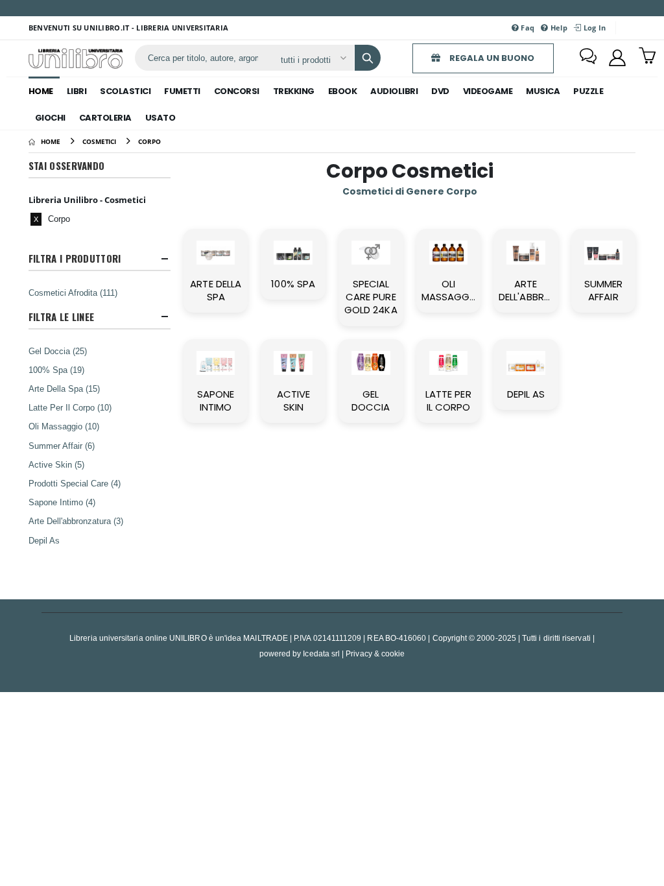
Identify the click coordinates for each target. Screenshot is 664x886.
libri (77, 91)
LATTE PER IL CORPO (448, 400)
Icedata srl (321, 653)
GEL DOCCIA (370, 400)
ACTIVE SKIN (293, 400)
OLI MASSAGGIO (450, 290)
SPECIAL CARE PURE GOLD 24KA (370, 297)
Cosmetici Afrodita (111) (73, 292)
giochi (50, 118)
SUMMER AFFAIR (603, 290)
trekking (293, 91)
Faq (526, 27)
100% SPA (293, 284)
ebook (342, 91)
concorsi (236, 91)
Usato (160, 118)
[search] (368, 58)
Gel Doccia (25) (58, 351)
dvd (440, 91)
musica (543, 91)
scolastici (125, 91)
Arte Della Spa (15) (64, 388)
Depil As (44, 540)
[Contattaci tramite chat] (588, 57)
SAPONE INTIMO (215, 400)
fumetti (182, 91)
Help (558, 27)
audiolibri (394, 91)
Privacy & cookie (375, 653)
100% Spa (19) (56, 370)
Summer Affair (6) (62, 445)
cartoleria (105, 118)
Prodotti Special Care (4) (75, 483)
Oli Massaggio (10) (64, 426)
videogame (488, 91)
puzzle (588, 91)
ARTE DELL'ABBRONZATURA (547, 290)
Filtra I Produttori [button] (75, 258)
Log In (593, 27)
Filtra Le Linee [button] (62, 317)
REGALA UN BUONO (490, 58)
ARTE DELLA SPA (215, 290)
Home (41, 91)
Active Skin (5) (56, 464)
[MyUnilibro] (617, 57)
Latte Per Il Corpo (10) (70, 407)
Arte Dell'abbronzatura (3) (76, 521)
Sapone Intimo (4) (62, 502)
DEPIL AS (526, 394)
